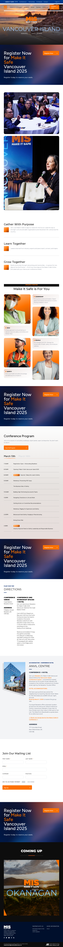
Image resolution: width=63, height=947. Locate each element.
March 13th (9, 456)
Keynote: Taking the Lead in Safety (30, 475)
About (48, 928)
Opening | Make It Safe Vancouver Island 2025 (26, 469)
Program (19, 7)
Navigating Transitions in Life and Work (24, 497)
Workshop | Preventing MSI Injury (22, 480)
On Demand (39, 1)
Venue (32, 7)
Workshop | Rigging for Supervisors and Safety (26, 509)
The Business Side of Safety (21, 486)
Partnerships (32, 1)
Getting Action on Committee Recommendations (27, 503)
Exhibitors (45, 7)
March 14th (24, 456)
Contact (46, 1)
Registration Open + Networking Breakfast (25, 463)
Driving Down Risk (18, 520)
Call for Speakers (36, 931)
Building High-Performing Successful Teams (25, 492)
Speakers (26, 7)
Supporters (34, 930)
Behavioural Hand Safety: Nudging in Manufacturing (27, 514)
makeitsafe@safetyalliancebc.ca (13, 945)
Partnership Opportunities (38, 928)
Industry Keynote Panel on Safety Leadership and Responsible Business (33, 528)
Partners (38, 7)
